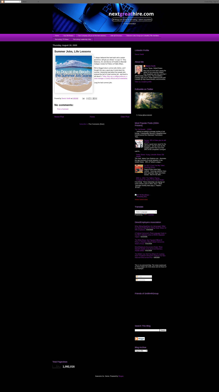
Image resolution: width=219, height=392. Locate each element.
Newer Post (59, 117)
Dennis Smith (139, 54)
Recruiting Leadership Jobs (82, 39)
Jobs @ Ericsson (116, 35)
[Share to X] (92, 98)
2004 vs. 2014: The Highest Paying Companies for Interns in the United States (150, 179)
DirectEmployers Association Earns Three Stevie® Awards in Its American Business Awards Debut (148, 248)
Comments (141, 280)
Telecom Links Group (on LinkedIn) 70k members (142, 35)
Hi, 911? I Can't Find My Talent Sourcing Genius (154, 166)
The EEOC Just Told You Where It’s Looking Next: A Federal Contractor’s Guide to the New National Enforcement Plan (150, 255)
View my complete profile (143, 82)
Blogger (120, 376)
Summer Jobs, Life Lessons (72, 51)
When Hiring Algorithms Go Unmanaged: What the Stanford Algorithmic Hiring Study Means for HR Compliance (150, 228)
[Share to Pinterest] (96, 98)
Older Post (125, 117)
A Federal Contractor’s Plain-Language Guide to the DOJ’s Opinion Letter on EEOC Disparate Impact (150, 235)
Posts (140, 276)
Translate (151, 215)
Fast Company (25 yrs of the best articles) (92, 35)
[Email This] (87, 98)
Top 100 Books (68, 35)
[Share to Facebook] (94, 98)
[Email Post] (83, 98)
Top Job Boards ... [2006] (143, 129)
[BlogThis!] (89, 98)
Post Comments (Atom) (96, 124)
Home (57, 35)
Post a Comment (62, 109)
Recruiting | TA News (62, 39)
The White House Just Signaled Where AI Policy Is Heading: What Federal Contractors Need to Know (149, 241)
